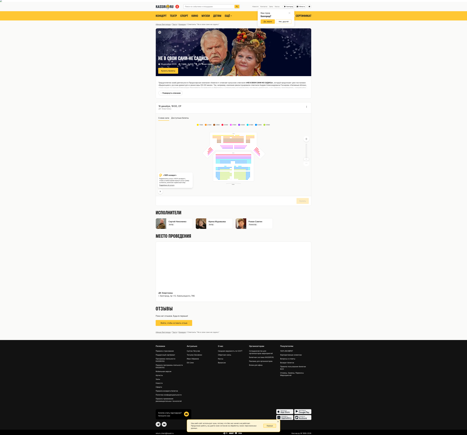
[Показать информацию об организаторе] (307, 107)
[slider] (306, 159)
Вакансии (222, 363)
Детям (217, 16)
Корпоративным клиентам (291, 355)
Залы (158, 379)
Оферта (159, 387)
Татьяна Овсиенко (194, 355)
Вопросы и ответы (287, 359)
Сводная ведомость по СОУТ (230, 351)
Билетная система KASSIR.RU (261, 357)
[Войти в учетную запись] (309, 7)
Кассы (220, 359)
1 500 (201, 125)
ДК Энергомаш (205, 64)
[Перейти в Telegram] (158, 424)
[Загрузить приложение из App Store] (284, 411)
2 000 (209, 125)
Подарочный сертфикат (165, 355)
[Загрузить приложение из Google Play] (302, 411)
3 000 (226, 125)
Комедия (182, 24)
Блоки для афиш (255, 365)
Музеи (206, 16)
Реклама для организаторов (260, 361)
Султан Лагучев (193, 351)
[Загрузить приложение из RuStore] (302, 417)
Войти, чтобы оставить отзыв (174, 323)
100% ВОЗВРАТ (286, 351)
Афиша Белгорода (163, 24)
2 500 (218, 125)
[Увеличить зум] (306, 139)
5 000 (259, 125)
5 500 (268, 125)
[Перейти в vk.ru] (164, 424)
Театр (173, 16)
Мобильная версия (163, 371)
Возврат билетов (287, 363)
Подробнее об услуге (166, 185)
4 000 (243, 125)
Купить (302, 201)
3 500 (234, 125)
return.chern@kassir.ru (165, 433)
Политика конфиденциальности (169, 395)
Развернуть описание (171, 93)
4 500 (251, 125)
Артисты (159, 375)
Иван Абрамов (193, 359)
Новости (159, 383)
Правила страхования (165, 351)
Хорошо (270, 426)
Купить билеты (168, 71)
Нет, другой (283, 21)
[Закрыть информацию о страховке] (160, 191)
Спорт (184, 16)
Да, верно (268, 21)
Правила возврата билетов (167, 391)
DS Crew (190, 363)
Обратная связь (224, 355)
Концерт (161, 16)
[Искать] (236, 6)
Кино (194, 16)
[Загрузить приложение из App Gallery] (284, 417)
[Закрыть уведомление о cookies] (278, 422)
